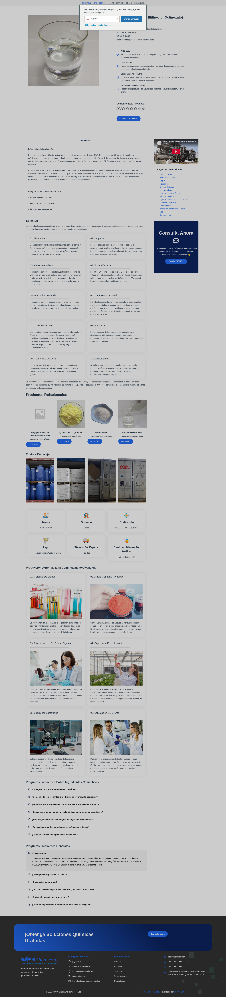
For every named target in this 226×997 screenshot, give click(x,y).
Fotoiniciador (165, 206)
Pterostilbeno (101, 432)
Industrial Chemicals (168, 203)
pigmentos (164, 184)
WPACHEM (179, 992)
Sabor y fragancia (167, 196)
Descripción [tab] (86, 140)
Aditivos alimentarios (168, 190)
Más (161, 212)
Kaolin (162, 181)
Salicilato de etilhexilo (132, 432)
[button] (119, 109)
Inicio (84, 3)
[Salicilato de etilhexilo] (132, 414)
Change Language (131, 19)
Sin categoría (165, 215)
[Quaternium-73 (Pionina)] (71, 414)
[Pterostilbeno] (101, 414)
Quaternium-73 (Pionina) (70, 432)
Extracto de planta (167, 178)
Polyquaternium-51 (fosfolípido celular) (40, 434)
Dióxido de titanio (167, 187)
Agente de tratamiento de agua (172, 209)
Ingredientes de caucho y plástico (174, 199)
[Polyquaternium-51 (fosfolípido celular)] (40, 414)
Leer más (33, 444)
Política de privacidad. (151, 992)
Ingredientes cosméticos (98, 3)
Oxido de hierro (166, 175)
